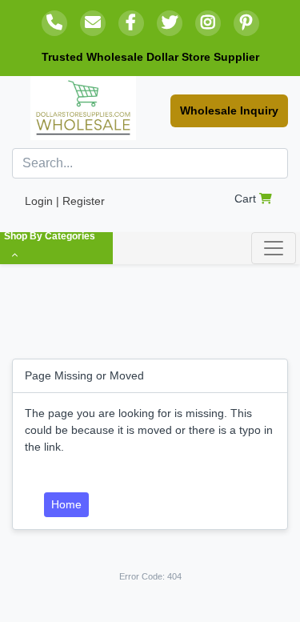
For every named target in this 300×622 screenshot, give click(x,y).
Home (66, 504)
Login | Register (65, 201)
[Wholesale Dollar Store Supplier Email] (93, 23)
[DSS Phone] (54, 23)
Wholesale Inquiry (229, 110)
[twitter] (169, 23)
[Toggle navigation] (273, 248)
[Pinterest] (246, 23)
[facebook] (131, 23)
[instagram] (208, 23)
